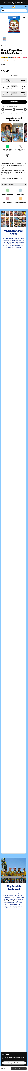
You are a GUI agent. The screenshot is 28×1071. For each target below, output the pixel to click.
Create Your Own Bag (9, 901)
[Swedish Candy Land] (13, 6)
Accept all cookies (14, 1063)
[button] (25, 6)
